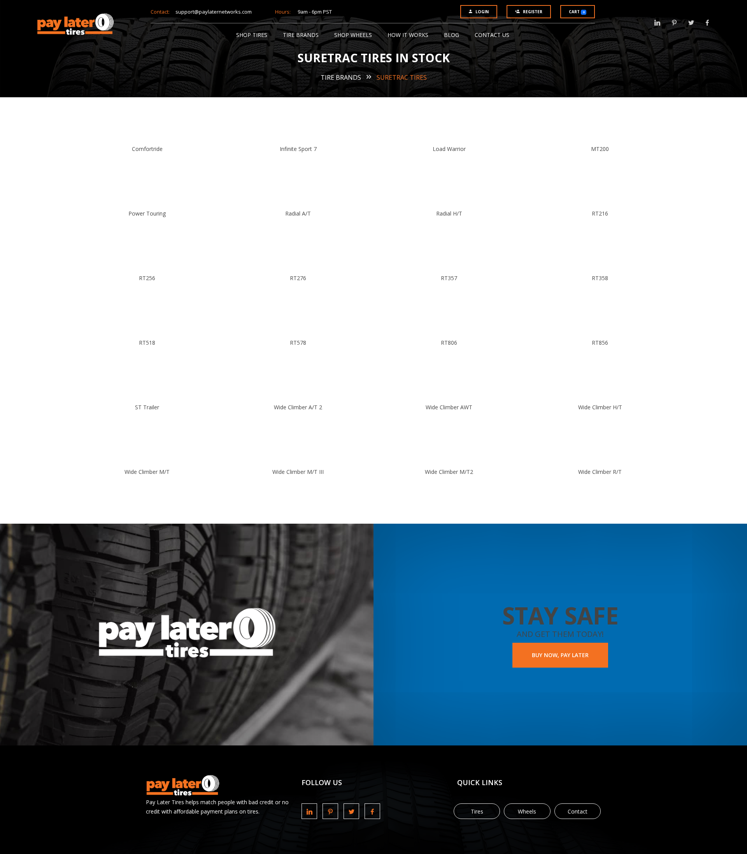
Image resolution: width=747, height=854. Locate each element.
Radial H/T (449, 213)
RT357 (449, 278)
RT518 (147, 342)
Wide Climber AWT (449, 407)
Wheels (527, 811)
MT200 (600, 149)
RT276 (298, 278)
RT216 (600, 213)
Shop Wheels (353, 35)
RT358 (600, 278)
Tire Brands (301, 35)
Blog (451, 35)
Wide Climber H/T (600, 407)
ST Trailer (147, 407)
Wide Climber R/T (600, 471)
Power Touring (147, 213)
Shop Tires (251, 35)
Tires (477, 811)
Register (532, 11)
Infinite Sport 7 (298, 149)
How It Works (408, 35)
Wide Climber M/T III (298, 471)
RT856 (600, 342)
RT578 (298, 342)
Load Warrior (449, 149)
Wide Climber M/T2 (449, 471)
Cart (576, 11)
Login (482, 11)
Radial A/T (298, 213)
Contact (577, 811)
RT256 (147, 278)
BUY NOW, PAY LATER (560, 655)
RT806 (449, 342)
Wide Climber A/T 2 (298, 407)
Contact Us (492, 35)
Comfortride (147, 149)
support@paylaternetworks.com (213, 11)
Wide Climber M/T (147, 471)
